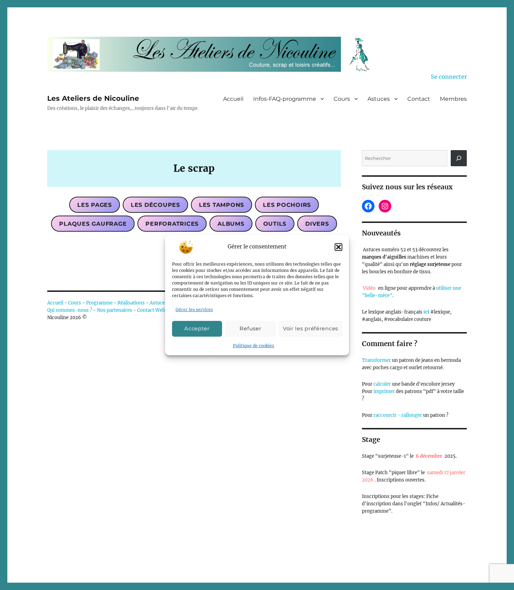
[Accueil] (213, 54)
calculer (381, 384)
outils (275, 223)
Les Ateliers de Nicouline (93, 98)
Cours (342, 99)
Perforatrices (172, 223)
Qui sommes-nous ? (69, 310)
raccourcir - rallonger (397, 415)
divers (317, 223)
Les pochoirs (287, 205)
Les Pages (94, 205)
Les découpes (155, 205)
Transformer (376, 360)
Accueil (233, 99)
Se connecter (449, 76)
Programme (99, 303)
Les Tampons (221, 205)
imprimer (384, 391)
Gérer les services (194, 309)
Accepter (197, 328)
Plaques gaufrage (93, 223)
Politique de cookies (253, 345)
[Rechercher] (459, 158)
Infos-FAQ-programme (284, 99)
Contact (418, 99)
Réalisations (131, 303)
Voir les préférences (310, 328)
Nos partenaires (114, 310)
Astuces (378, 99)
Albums (230, 223)
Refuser (250, 328)
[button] (338, 247)
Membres (453, 99)
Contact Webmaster (159, 310)
